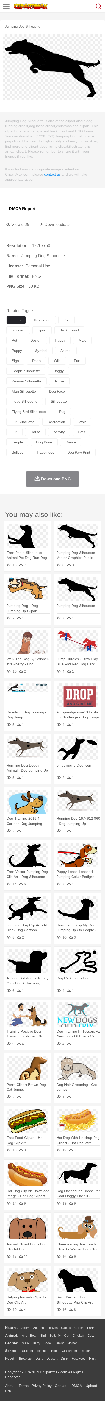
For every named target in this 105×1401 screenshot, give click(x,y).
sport (42, 330)
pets (81, 432)
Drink (64, 1358)
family (59, 1343)
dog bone (44, 442)
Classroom (69, 1351)
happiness (45, 452)
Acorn (25, 1328)
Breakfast (25, 1358)
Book (54, 1351)
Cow (91, 1335)
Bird (43, 1335)
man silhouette (24, 391)
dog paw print (78, 452)
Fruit (92, 1358)
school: (12, 1351)
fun (77, 361)
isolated (18, 330)
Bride (47, 1343)
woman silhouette (26, 381)
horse (35, 432)
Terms (24, 1386)
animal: (11, 1335)
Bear (33, 1335)
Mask (25, 1343)
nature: (11, 1328)
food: (10, 1358)
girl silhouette (23, 422)
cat (66, 320)
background (69, 330)
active (59, 381)
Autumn (38, 1328)
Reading (87, 1351)
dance (70, 442)
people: (11, 1343)
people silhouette (26, 371)
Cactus (66, 1328)
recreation (56, 422)
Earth (91, 1328)
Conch (79, 1328)
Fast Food (79, 1358)
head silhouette (24, 401)
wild (57, 361)
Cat (66, 1335)
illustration (42, 320)
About (10, 1386)
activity (59, 432)
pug (62, 412)
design (36, 340)
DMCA (76, 1386)
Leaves (52, 1328)
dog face (57, 391)
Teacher (42, 1351)
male (82, 340)
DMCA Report (22, 209)
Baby (36, 1343)
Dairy (39, 1358)
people (17, 442)
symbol (41, 351)
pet (14, 340)
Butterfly (55, 1335)
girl (14, 432)
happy (60, 340)
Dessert (52, 1358)
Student (27, 1351)
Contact (61, 1386)
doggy (58, 371)
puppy (17, 351)
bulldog (18, 452)
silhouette (59, 401)
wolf (82, 422)
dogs (36, 361)
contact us (52, 174)
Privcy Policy (42, 1386)
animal (65, 351)
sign (15, 361)
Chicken (78, 1335)
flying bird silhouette (29, 412)
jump (16, 320)
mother (72, 1343)
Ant (24, 1335)
